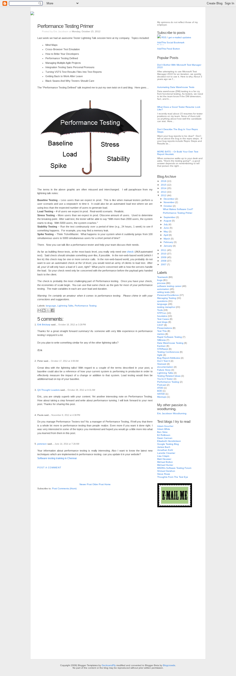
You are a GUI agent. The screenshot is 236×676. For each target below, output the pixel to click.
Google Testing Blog (168, 444)
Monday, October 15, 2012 (86, 31)
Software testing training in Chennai (57, 458)
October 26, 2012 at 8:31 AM (81, 390)
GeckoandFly (109, 665)
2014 (164, 188)
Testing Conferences (168, 352)
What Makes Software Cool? (178, 209)
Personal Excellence (168, 295)
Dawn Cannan (164, 438)
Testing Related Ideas (168, 376)
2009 (164, 257)
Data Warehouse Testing (170, 343)
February (169, 242)
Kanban (161, 346)
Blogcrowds (169, 665)
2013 (164, 192)
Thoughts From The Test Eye (172, 477)
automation (163, 289)
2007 (164, 264)
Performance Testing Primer (65, 26)
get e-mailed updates (179, 37)
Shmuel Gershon (166, 471)
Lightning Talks (65, 305)
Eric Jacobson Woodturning (171, 413)
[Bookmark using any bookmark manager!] (171, 44)
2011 (164, 250)
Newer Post (86, 484)
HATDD (161, 394)
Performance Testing (86, 305)
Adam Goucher (165, 426)
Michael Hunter (165, 465)
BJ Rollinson (163, 435)
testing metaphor (166, 307)
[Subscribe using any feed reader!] (171, 50)
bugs (159, 280)
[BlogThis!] (43, 310)
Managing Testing (166, 298)
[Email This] (39, 310)
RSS (163, 37)
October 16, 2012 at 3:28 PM (72, 324)
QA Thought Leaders (48, 390)
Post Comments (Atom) (64, 488)
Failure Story (164, 370)
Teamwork (162, 277)
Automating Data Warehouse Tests (175, 87)
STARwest (162, 349)
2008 (164, 260)
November (169, 202)
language (51, 305)
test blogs (162, 322)
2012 (164, 195)
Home (107, 484)
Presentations (164, 328)
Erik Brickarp (43, 324)
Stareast (161, 364)
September (170, 217)
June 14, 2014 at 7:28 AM (67, 444)
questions (162, 301)
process (161, 283)
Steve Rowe (163, 474)
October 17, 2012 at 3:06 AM (65, 361)
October (168, 206)
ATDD (160, 388)
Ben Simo (162, 432)
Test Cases (163, 319)
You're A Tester (165, 379)
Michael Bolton (165, 462)
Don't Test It (163, 361)
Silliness (161, 340)
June (167, 228)
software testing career (169, 286)
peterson (42, 444)
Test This (162, 331)
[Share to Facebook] (52, 310)
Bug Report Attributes (168, 358)
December (169, 199)
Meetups (161, 397)
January (168, 246)
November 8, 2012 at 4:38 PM (65, 415)
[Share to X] (48, 310)
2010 (164, 253)
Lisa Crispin (163, 456)
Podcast (161, 385)
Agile (159, 355)
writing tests (163, 292)
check (130, 251)
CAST (160, 325)
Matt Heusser (164, 459)
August (168, 220)
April (166, 235)
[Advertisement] (175, 581)
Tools (160, 310)
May (166, 231)
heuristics (162, 316)
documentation (165, 367)
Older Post (98, 484)
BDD (159, 391)
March (167, 238)
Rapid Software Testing (169, 337)
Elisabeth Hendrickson (169, 441)
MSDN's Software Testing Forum (174, 468)
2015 (164, 185)
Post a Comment (49, 467)
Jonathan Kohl (165, 450)
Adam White (163, 429)
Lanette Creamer (166, 453)
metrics (161, 334)
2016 (164, 181)
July (166, 224)
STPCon (161, 313)
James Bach (163, 447)
